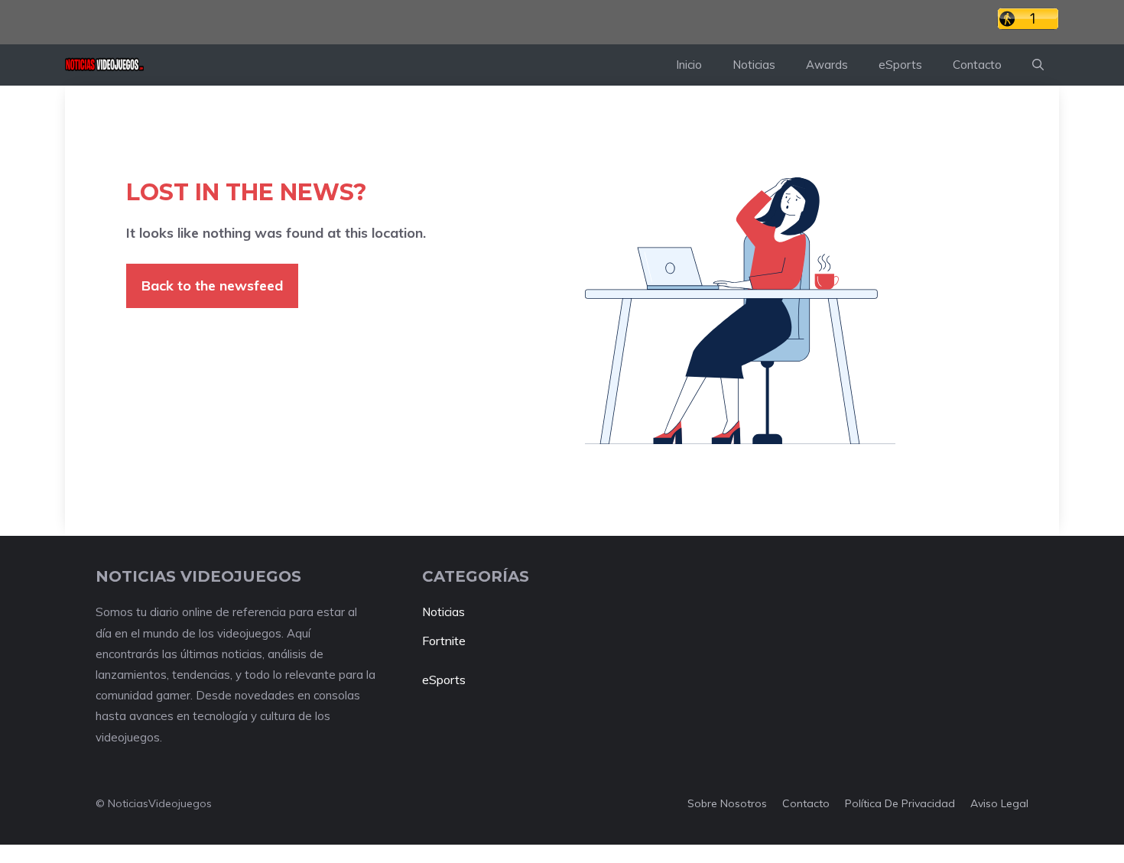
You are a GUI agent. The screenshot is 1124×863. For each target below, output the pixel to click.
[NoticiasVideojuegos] (104, 65)
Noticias (754, 64)
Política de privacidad (900, 803)
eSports (900, 64)
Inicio (689, 64)
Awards (827, 64)
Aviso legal (999, 803)
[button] (1038, 65)
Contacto (977, 64)
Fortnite (444, 640)
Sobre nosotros (727, 803)
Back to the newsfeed (212, 285)
